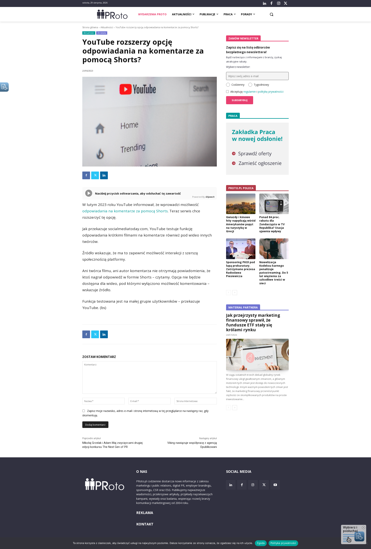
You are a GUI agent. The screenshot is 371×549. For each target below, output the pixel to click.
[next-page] (234, 292)
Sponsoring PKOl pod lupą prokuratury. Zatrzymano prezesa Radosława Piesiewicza (240, 269)
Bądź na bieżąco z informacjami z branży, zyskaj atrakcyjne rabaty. (254, 59)
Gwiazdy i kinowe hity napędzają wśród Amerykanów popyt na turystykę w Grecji (240, 224)
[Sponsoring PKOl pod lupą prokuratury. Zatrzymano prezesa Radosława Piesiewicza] (240, 248)
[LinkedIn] (264, 3)
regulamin (249, 91)
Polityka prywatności (283, 543)
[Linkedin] (104, 175)
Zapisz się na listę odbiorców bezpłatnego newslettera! (248, 49)
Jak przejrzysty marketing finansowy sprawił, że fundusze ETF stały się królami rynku (253, 322)
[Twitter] (286, 3)
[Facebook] (271, 3)
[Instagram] (278, 3)
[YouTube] (275, 484)
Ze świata (101, 33)
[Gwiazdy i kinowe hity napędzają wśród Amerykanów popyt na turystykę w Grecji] (240, 204)
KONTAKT (144, 524)
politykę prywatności (270, 91)
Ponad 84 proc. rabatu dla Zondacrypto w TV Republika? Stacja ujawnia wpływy (272, 224)
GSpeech (209, 197)
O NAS (141, 471)
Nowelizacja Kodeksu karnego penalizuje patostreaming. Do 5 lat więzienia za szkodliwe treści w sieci (273, 272)
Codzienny (237, 84)
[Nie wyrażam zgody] (366, 543)
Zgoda (261, 543)
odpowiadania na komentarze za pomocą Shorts (125, 210)
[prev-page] (228, 292)
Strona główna (90, 27)
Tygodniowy (261, 84)
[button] (271, 14)
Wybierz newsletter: (238, 67)
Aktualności (106, 27)
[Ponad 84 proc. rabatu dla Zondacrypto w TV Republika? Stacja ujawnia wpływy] (274, 204)
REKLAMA (144, 512)
